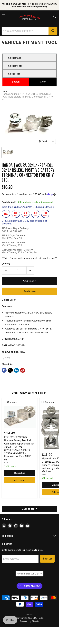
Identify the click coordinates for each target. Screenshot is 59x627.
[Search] (53, 31)
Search (29, 614)
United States (28, 574)
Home (5, 91)
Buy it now (29, 291)
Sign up (47, 558)
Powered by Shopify (29, 621)
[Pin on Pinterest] (22, 370)
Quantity (6, 263)
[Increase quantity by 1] (31, 270)
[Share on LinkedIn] (16, 370)
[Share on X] (10, 370)
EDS (7, 358)
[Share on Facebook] (4, 370)
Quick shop (19, 473)
